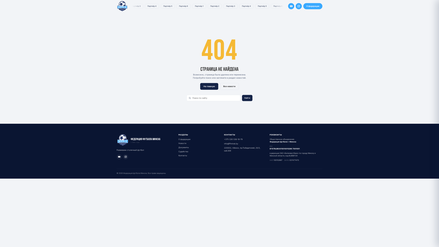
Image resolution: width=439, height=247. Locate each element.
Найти (247, 98)
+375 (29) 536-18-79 (233, 139)
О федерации (312, 6)
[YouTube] (291, 6)
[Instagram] (299, 6)
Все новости (229, 86)
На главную (209, 86)
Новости (182, 143)
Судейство (183, 151)
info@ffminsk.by (231, 144)
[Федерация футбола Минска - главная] (122, 6)
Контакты (182, 155)
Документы (183, 147)
